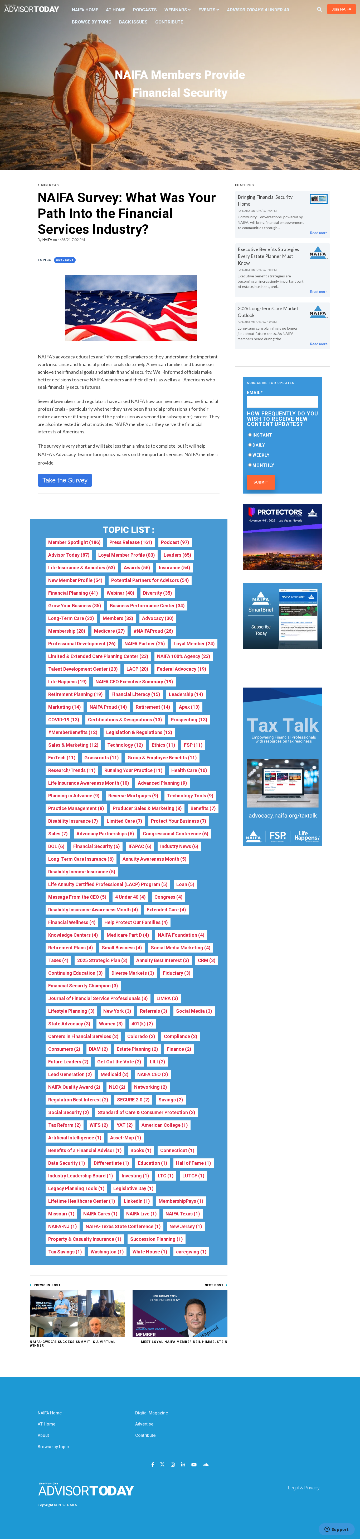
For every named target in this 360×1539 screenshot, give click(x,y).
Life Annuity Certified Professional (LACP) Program (108, 884)
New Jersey (185, 1226)
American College (165, 1125)
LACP (137, 669)
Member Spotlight (74, 542)
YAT (125, 1125)
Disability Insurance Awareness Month (93, 909)
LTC (166, 1175)
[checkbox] (282, 450)
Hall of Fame (193, 1163)
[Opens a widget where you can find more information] (336, 1529)
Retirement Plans (70, 947)
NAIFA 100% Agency (183, 656)
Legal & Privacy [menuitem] (304, 1487)
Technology (125, 745)
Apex (189, 707)
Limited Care (124, 821)
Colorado (141, 1036)
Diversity (157, 593)
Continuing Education (75, 973)
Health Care (189, 770)
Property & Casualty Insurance (84, 1239)
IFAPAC (140, 846)
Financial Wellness (72, 922)
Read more (319, 232)
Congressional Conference (175, 833)
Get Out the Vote (119, 1061)
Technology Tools (190, 795)
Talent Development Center (83, 669)
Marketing (64, 707)
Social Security (68, 1112)
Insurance (174, 567)
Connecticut (177, 1150)
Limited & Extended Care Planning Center (98, 656)
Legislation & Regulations (139, 732)
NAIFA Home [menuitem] (85, 9)
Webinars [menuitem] (175, 9)
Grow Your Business (74, 605)
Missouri (61, 1213)
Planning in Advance (74, 795)
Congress (168, 897)
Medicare (109, 631)
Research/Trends (72, 770)
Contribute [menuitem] (169, 22)
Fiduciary (177, 973)
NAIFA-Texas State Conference (123, 1226)
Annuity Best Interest (162, 960)
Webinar (120, 593)
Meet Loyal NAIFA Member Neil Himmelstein (184, 1342)
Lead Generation (70, 1074)
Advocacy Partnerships (105, 833)
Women (111, 1023)
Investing (135, 1175)
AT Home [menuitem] (115, 9)
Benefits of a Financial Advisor (85, 1150)
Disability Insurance (73, 821)
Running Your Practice (133, 770)
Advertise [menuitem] (144, 1424)
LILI (157, 1061)
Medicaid (115, 1074)
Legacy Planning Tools (76, 1188)
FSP (193, 745)
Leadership (186, 694)
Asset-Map (125, 1137)
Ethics (163, 745)
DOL (56, 846)
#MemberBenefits (73, 732)
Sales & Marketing (73, 745)
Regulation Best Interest (78, 1099)
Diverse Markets (132, 973)
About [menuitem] (43, 1435)
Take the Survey (64, 480)
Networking (150, 1087)
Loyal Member (194, 643)
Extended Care (166, 909)
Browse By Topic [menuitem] (91, 22)
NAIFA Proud (108, 707)
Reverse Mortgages (133, 795)
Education (152, 1163)
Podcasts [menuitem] (145, 9)
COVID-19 (63, 719)
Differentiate (111, 1163)
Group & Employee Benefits (162, 757)
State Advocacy (69, 1023)
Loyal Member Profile (126, 555)
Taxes (58, 960)
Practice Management (76, 808)
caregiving (191, 1251)
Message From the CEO (77, 897)
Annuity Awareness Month (155, 859)
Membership (66, 631)
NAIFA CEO (152, 1074)
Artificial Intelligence (74, 1137)
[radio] (282, 435)
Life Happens (67, 681)
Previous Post (47, 1285)
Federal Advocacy (181, 669)
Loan (185, 884)
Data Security (66, 1163)
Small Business (122, 947)
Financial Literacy (135, 694)
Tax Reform (64, 1125)
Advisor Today (69, 555)
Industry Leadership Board (80, 1175)
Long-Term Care (71, 618)
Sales (58, 833)
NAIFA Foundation (181, 935)
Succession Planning (156, 1239)
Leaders (177, 555)
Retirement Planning (75, 694)
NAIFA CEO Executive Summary (134, 681)
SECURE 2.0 (133, 1099)
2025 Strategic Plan (102, 960)
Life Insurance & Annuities (81, 567)
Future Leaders (68, 1061)
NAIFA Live (141, 1213)
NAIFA (47, 240)
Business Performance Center (147, 605)
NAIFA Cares (100, 1213)
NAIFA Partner (144, 643)
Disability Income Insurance (81, 871)
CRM (207, 960)
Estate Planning (137, 1049)
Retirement (153, 707)
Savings (170, 1099)
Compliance (180, 1036)
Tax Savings (65, 1251)
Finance (179, 1049)
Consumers (64, 1049)
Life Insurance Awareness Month (88, 783)
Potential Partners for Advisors (150, 580)
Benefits (203, 808)
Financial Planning (73, 593)
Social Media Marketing (181, 947)
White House (150, 1251)
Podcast (175, 542)
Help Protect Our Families (136, 922)
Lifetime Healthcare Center (81, 1201)
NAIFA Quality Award (74, 1087)
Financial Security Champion (83, 985)
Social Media (194, 1011)
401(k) (142, 1023)
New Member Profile (75, 580)
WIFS (99, 1125)
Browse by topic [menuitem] (53, 1446)
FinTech (62, 757)
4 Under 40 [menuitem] (258, 9)
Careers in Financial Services (83, 1036)
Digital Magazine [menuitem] (151, 1412)
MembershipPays (181, 1201)
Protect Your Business (178, 821)
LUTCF (193, 1175)
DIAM (98, 1049)
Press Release (130, 542)
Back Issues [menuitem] (133, 22)
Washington (107, 1251)
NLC (117, 1087)
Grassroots (101, 757)
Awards (137, 567)
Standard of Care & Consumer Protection (146, 1112)
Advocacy (65, 259)
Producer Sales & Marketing (147, 808)
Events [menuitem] (207, 9)
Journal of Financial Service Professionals (98, 998)
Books (141, 1150)
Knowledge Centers (73, 935)
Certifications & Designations (125, 719)
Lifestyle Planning (71, 1011)
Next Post (215, 1285)
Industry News (179, 846)
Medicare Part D (128, 935)
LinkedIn (137, 1201)
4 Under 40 (130, 897)
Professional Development (82, 643)
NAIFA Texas (183, 1213)
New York (117, 1011)
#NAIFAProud (153, 631)
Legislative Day (133, 1188)
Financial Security (96, 846)
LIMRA (167, 998)
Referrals (153, 1011)
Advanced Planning (162, 783)
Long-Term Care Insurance (81, 859)
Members (118, 618)
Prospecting (189, 719)
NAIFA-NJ (62, 1226)
